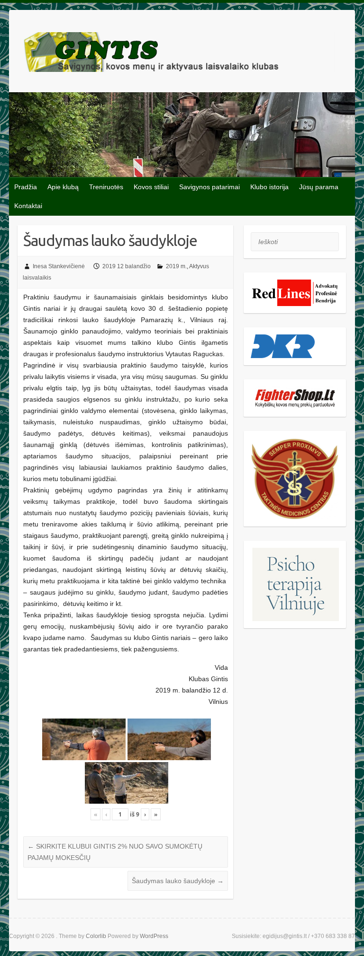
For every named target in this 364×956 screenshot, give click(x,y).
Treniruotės (106, 187)
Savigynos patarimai (209, 187)
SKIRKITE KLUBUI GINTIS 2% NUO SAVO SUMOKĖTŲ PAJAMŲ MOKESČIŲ (114, 851)
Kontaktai (28, 206)
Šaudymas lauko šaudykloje (178, 881)
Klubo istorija (269, 187)
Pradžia (25, 187)
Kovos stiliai (151, 187)
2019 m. (176, 266)
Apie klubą (63, 187)
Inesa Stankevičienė (59, 266)
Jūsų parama (318, 187)
